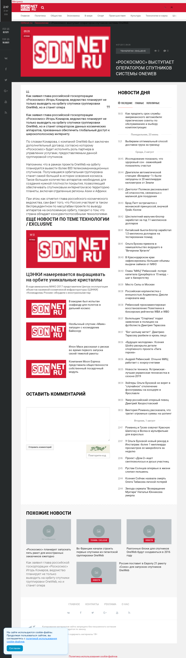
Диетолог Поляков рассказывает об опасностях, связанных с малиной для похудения (147, 193)
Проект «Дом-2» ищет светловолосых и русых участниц (147, 459)
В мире (88, 15)
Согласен (14, 648)
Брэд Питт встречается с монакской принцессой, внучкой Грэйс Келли (146, 206)
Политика (40, 15)
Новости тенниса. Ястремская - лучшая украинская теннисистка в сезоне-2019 (147, 373)
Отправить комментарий (40, 447)
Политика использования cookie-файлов (93, 656)
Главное (25, 15)
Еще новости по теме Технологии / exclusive (67, 222)
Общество (56, 15)
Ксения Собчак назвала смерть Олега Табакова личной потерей (146, 480)
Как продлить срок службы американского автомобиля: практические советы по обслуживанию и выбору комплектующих (143, 120)
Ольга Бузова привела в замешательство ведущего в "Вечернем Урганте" (143, 247)
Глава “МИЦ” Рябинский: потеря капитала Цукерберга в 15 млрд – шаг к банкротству (147, 274)
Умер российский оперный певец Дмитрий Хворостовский (147, 401)
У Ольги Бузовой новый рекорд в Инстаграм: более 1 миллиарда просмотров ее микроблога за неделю (147, 446)
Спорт (101, 15)
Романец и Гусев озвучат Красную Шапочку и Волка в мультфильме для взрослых (147, 431)
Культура (136, 15)
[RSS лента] (165, 7)
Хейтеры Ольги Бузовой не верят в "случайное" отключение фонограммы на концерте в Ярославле (147, 388)
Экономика (73, 15)
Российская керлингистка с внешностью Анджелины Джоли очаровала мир (146, 295)
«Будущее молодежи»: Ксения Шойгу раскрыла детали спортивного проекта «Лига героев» (144, 347)
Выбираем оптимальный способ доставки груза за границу (146, 143)
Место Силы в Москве (140, 284)
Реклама (110, 604)
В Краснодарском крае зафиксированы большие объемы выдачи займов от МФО (147, 261)
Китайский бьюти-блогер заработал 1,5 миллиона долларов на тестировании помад (148, 234)
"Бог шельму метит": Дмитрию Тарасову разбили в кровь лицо (146, 333)
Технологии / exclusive (132, 51)
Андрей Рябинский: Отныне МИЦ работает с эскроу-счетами (146, 361)
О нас (125, 604)
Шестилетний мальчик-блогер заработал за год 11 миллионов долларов (146, 220)
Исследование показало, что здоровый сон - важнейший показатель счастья (144, 162)
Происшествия (117, 15)
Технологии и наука (156, 15)
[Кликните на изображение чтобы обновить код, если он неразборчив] (98, 449)
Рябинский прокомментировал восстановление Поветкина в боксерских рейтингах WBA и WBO (147, 308)
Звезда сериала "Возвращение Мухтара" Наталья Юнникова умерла (145, 492)
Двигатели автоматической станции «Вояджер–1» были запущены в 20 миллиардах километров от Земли (143, 177)
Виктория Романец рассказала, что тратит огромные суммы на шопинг (148, 411)
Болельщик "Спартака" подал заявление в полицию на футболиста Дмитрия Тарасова (145, 322)
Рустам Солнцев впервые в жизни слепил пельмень (147, 470)
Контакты (92, 604)
